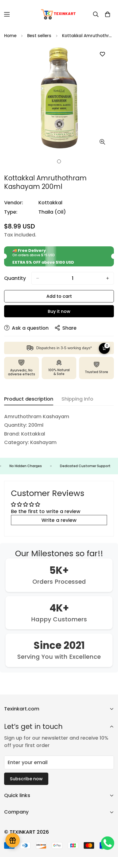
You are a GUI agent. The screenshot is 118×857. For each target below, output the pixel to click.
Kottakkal (50, 202)
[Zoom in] (102, 142)
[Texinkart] (59, 14)
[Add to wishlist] (102, 54)
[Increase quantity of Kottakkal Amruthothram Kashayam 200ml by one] (108, 278)
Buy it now (59, 311)
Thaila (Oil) (52, 211)
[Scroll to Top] (108, 827)
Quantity (15, 278)
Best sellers (39, 35)
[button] (107, 14)
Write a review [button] (59, 520)
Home (10, 35)
